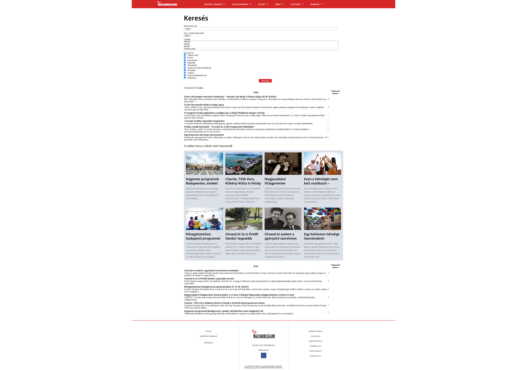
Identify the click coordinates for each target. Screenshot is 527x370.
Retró (261, 4)
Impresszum (208, 343)
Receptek (191, 70)
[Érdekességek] (261, 49)
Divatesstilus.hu (315, 346)
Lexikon (190, 73)
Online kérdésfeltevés (197, 75)
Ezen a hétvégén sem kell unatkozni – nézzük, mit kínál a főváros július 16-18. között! (230, 96)
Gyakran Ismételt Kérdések (199, 68)
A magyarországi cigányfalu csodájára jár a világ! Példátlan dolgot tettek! (224, 112)
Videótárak (192, 65)
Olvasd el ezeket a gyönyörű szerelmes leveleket (281, 238)
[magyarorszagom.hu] (167, 4)
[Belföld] (261, 46)
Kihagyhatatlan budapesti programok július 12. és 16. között (203, 238)
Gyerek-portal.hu (315, 351)
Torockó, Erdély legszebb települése (204, 120)
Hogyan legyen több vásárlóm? (263, 345)
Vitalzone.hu (315, 336)
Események (192, 60)
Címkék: (187, 39)
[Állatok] (261, 44)
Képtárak (191, 63)
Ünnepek (314, 4)
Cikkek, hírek (192, 55)
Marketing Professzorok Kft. (271, 368)
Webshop (191, 78)
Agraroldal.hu (315, 356)
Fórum (190, 57)
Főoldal (208, 331)
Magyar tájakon (213, 4)
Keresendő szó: (190, 26)
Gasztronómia (240, 4)
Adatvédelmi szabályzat (208, 336)
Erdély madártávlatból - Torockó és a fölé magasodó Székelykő (219, 126)
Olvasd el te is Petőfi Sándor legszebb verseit (241, 238)
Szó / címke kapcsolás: (194, 33)
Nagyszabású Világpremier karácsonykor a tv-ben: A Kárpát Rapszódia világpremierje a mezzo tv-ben (239, 294)
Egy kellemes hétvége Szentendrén (204, 134)
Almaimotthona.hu (316, 331)
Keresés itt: (189, 53)
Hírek (278, 4)
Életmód (295, 4)
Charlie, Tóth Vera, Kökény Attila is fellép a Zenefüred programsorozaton (224, 302)
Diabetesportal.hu (315, 341)
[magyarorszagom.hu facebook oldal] (263, 355)
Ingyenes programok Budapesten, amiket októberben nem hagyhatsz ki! (223, 311)
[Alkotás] (261, 42)
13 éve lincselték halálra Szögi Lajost (204, 104)
